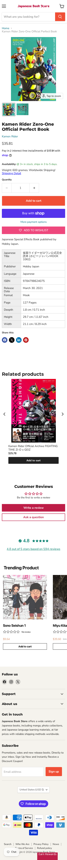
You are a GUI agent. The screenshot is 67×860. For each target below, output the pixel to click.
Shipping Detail (11, 173)
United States (32, 789)
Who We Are (22, 844)
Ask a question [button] (33, 517)
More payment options (33, 222)
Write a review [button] (33, 508)
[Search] (60, 16)
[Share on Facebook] (4, 340)
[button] (8, 109)
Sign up (54, 772)
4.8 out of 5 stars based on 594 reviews (33, 549)
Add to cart (33, 460)
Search (7, 844)
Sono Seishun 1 (14, 625)
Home (5, 28)
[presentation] (4, 414)
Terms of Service (24, 848)
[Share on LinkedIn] (19, 340)
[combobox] (28, 16)
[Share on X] (12, 340)
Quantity (7, 179)
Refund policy (44, 848)
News (56, 844)
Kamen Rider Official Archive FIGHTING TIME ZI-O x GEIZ (33, 448)
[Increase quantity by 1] (34, 188)
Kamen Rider (10, 136)
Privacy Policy (41, 844)
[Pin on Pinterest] (26, 340)
